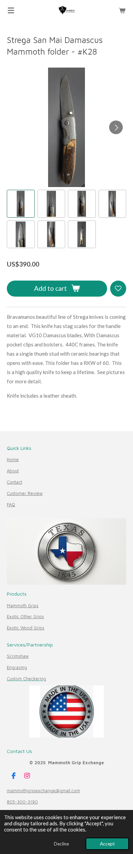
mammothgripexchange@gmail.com (43, 790)
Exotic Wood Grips (25, 627)
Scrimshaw (18, 656)
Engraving (17, 667)
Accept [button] (107, 843)
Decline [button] (61, 843)
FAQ (11, 504)
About (13, 470)
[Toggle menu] (10, 10)
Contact (14, 482)
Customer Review (25, 493)
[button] (21, 204)
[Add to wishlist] (118, 289)
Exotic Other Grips (25, 616)
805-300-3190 (22, 802)
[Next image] (116, 127)
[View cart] (122, 10)
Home (13, 459)
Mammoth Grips (23, 605)
